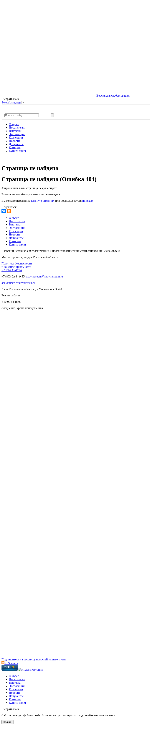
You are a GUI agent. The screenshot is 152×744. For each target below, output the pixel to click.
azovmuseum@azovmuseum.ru (44, 276)
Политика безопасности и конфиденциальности (16, 265)
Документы (16, 144)
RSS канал (11, 663)
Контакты (15, 147)
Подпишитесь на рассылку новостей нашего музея (33, 659)
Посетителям (17, 127)
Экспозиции (17, 134)
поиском (87, 200)
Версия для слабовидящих (113, 95)
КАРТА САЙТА (11, 270)
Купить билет (17, 150)
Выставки (15, 130)
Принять (7, 722)
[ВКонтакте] (3, 211)
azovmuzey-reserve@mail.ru (18, 282)
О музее (14, 124)
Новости (14, 140)
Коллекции (16, 137)
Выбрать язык (10, 709)
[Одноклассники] (9, 211)
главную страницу (42, 200)
